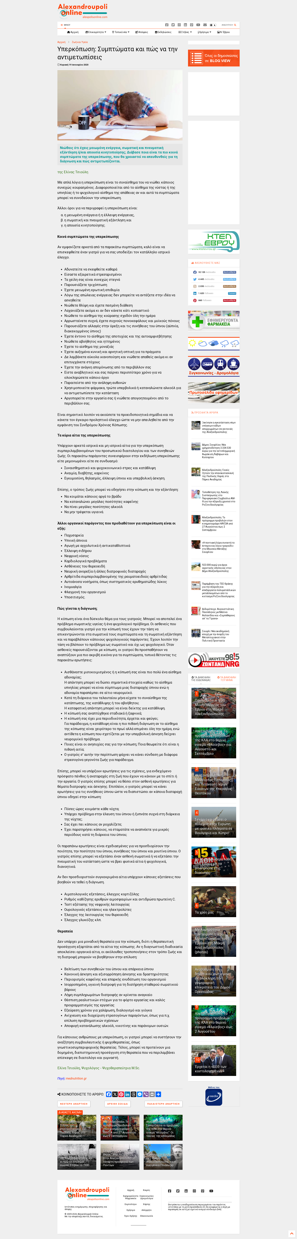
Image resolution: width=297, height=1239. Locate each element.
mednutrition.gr (76, 1078)
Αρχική (74, 32)
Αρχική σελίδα (117, 1104)
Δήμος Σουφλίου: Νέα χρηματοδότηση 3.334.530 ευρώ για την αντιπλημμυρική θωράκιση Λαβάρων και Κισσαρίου (218, 451)
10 (198, 1060)
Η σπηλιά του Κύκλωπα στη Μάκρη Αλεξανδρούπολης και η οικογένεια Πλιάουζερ (161, 1160)
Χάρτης (146, 1204)
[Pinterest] (191, 25)
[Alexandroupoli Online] (82, 17)
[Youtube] (198, 25)
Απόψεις (143, 32)
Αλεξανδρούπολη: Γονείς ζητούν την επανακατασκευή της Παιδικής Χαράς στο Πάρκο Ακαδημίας (75, 1129)
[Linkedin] (185, 25)
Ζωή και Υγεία (80, 42)
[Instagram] (179, 25)
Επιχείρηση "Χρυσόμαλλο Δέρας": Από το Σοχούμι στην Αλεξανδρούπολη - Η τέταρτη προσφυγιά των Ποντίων (119, 1158)
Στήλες (185, 32)
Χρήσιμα (204, 32)
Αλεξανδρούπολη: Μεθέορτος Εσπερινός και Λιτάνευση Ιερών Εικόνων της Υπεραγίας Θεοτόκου (213, 784)
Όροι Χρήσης (130, 1216)
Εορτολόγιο (131, 1204)
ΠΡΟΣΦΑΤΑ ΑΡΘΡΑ (206, 412)
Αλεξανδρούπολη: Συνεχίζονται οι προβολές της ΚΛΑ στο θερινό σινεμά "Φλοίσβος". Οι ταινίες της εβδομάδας (162, 1129)
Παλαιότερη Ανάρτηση (163, 1104)
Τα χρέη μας (204, 912)
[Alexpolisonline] (205, 25)
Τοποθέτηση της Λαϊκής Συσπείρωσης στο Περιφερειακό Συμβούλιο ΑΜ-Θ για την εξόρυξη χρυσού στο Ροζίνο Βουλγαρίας (218, 498)
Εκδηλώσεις (164, 32)
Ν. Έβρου (225, 32)
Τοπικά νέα (120, 32)
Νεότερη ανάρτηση (74, 1104)
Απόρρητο (146, 1210)
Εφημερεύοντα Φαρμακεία (130, 1197)
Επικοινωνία (146, 1216)
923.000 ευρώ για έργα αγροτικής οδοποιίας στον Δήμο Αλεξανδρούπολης (217, 567)
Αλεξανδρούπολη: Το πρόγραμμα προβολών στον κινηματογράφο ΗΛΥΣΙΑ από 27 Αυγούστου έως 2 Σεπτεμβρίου (119, 1129)
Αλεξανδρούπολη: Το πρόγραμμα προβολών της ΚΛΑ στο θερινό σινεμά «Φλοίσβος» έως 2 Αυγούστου (214, 1022)
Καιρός (146, 1190)
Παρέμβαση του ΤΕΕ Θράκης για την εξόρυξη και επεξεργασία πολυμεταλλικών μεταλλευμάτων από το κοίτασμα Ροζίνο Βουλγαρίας (219, 590)
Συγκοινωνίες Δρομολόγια (147, 1197)
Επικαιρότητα (96, 32)
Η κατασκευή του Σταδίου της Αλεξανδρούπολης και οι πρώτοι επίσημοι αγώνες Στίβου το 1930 (76, 1160)
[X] (173, 25)
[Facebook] (166, 25)
